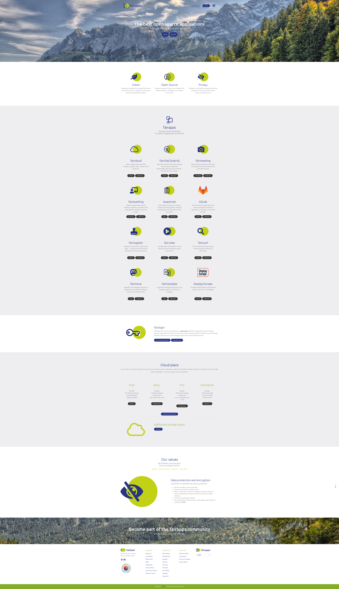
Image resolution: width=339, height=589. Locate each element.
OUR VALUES (196, 6)
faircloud (165, 565)
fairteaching (166, 556)
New (164, 216)
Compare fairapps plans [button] (169, 414)
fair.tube (165, 568)
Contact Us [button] (207, 403)
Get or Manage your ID (162, 340)
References (149, 559)
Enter (131, 175)
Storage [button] (158, 429)
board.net (165, 576)
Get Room (198, 175)
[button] (335, 484)
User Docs (207, 216)
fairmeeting (166, 553)
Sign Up (173, 34)
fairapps (164, 559)
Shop (147, 562)
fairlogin (175, 39)
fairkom (163, 586)
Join (131, 298)
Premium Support (184, 559)
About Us (148, 553)
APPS (175, 6)
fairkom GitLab (183, 553)
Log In (206, 5)
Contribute (149, 556)
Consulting (182, 556)
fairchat (164, 562)
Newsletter (149, 565)
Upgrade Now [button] (157, 403)
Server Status (183, 562)
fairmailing (165, 570)
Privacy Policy (150, 568)
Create (131, 257)
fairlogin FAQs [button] (177, 340)
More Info (140, 175)
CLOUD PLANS (184, 6)
